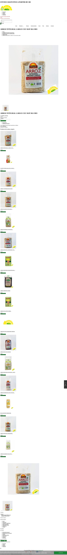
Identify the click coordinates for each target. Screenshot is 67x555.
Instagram (4, 14)
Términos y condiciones (6, 523)
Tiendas (4, 526)
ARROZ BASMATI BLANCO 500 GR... (7, 392)
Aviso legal (4, 522)
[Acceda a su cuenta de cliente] (0, 24)
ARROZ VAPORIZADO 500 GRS (6, 188)
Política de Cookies (6, 525)
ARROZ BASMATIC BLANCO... (6, 453)
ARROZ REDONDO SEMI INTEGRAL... (7, 270)
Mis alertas (4, 537)
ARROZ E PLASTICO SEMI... (5, 311)
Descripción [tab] (4, 122)
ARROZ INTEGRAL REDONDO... (6, 433)
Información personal (6, 532)
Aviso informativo (5, 524)
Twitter (4, 12)
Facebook (4, 11)
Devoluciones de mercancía (7, 533)
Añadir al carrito (3, 120)
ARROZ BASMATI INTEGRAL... (6, 209)
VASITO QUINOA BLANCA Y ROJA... (7, 168)
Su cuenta (2, 528)
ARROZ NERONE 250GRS (5, 290)
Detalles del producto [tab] (6, 123)
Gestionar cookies (44, 552)
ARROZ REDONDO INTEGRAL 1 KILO (7, 372)
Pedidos (4, 534)
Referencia (2, 127)
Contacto (1, 514)
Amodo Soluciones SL (39, 550)
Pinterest (4, 13)
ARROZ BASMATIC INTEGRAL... (6, 229)
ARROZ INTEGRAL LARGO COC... (7, 147)
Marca (1, 126)
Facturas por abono (6, 535)
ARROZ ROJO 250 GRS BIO (5, 351)
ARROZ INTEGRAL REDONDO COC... (7, 249)
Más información (38, 552)
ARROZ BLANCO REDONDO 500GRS (7, 331)
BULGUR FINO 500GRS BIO (5, 413)
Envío (4, 521)
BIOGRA (4, 126)
